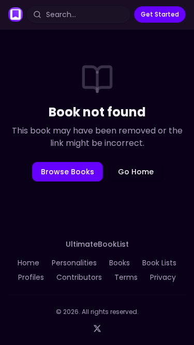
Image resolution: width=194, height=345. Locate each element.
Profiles (31, 277)
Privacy (163, 277)
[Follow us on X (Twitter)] (97, 328)
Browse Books (67, 172)
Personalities (74, 263)
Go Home (136, 172)
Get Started (160, 14)
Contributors (79, 277)
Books (119, 263)
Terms (126, 277)
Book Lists (159, 263)
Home (28, 263)
